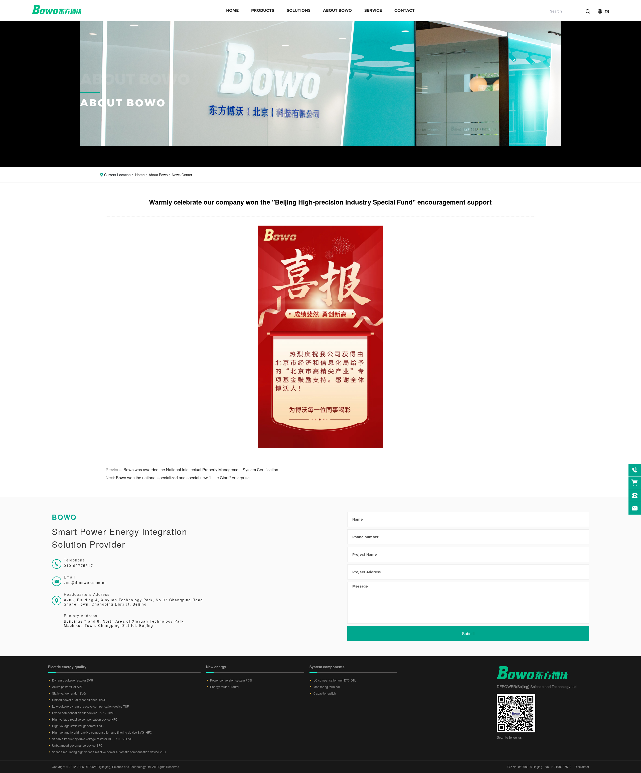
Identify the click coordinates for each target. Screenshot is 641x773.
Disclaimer (582, 766)
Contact (404, 10)
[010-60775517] (634, 495)
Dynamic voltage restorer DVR (72, 680)
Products (262, 10)
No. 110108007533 (558, 766)
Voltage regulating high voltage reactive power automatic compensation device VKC (109, 752)
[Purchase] (634, 482)
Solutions (298, 10)
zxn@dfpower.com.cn (85, 582)
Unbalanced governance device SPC (77, 745)
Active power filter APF (67, 687)
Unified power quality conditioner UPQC (79, 700)
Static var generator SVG (69, 693)
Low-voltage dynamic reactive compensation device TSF (90, 706)
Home (232, 10)
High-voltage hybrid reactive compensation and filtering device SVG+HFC (102, 732)
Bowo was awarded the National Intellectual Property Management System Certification (200, 469)
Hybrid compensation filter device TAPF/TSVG (83, 713)
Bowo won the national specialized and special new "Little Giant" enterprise (183, 477)
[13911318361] (634, 470)
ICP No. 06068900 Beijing (524, 766)
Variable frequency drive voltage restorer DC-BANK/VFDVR (92, 739)
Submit (468, 633)
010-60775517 (78, 565)
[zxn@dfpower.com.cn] (634, 508)
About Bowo (337, 10)
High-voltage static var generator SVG (77, 726)
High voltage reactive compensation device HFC (85, 719)
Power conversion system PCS (231, 680)
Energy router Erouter (224, 687)
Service (373, 10)
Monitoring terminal (326, 687)
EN (607, 12)
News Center (182, 174)
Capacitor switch (324, 693)
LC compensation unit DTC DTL (334, 680)
